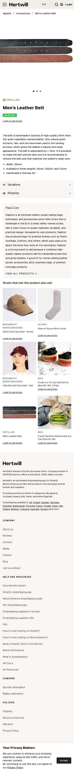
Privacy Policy (15, 767)
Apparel (7, 13)
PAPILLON (9, 432)
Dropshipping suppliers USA (18, 618)
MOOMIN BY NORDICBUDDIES (13, 326)
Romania (7, 506)
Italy (61, 506)
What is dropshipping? (15, 656)
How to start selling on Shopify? (21, 630)
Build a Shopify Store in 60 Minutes (23, 644)
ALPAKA (42, 324)
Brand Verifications (13, 650)
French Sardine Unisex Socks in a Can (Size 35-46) (54, 437)
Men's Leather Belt (45, 13)
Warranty (8, 724)
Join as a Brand (11, 568)
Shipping (7, 711)
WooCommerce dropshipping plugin (23, 598)
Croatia (47, 506)
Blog (5, 561)
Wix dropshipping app (15, 605)
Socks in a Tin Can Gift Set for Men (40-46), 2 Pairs (53, 384)
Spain (55, 506)
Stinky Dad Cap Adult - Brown (18, 331)
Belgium (15, 509)
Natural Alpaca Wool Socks (52, 328)
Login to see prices (12, 121)
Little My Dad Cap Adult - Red (18, 385)
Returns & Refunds (13, 717)
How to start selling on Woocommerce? (25, 637)
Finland (6, 509)
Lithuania (24, 509)
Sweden (45, 502)
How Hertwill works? (14, 585)
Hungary (44, 509)
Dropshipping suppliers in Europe (21, 611)
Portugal (30, 506)
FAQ (5, 624)
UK (30, 502)
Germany (54, 502)
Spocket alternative (14, 687)
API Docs (8, 663)
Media (6, 548)
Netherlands (19, 506)
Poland (36, 502)
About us (8, 529)
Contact (7, 542)
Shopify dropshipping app (17, 592)
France (39, 506)
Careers (7, 555)
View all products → (21, 273)
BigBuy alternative (13, 693)
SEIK (40, 378)
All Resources (11, 669)
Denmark (34, 509)
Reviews (7, 535)
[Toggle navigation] (5, 4)
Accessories (23, 13)
